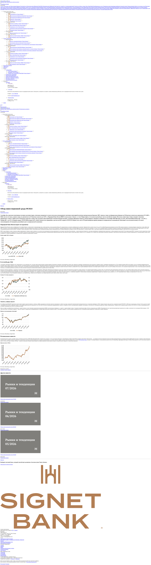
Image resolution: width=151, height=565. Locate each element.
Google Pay (62, 6)
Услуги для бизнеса (32, 7)
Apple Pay (58, 6)
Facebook (2, 369)
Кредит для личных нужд (140, 6)
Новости (137, 8)
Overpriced (12, 558)
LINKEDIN (2, 552)
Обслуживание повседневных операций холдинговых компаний (13, 8)
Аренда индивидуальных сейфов (12, 7)
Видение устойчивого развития (60, 9)
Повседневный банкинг (15, 6)
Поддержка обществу (71, 9)
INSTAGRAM (3, 555)
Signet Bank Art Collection (5, 543)
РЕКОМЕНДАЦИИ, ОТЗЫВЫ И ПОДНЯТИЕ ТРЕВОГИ (12, 539)
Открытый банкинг (4, 549)
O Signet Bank (144, 8)
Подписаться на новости (24, 109)
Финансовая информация (36, 9)
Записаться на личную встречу (13, 2)
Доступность (3, 550)
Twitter (5, 369)
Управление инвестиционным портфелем (111, 6)
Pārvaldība (2, 9)
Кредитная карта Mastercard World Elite (35, 6)
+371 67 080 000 (14, 93)
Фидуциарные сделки (23, 7)
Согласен (7, 563)
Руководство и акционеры (25, 9)
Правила (2, 546)
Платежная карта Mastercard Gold (49, 6)
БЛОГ (111, 9)
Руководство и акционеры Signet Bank (12, 9)
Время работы (107, 9)
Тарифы (2, 545)
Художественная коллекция (81, 9)
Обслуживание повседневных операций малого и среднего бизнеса (133, 7)
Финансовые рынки (4, 212)
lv (0, 104)
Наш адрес (98, 9)
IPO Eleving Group (83, 339)
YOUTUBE (2, 553)
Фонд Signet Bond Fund (90, 6)
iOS (12, 530)
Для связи (102, 9)
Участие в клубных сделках (79, 6)
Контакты (89, 9)
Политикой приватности (31, 561)
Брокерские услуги (99, 6)
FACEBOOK (3, 554)
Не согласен (2, 563)
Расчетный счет (23, 6)
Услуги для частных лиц (5, 6)
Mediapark (18, 558)
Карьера (2, 540)
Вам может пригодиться (94, 8)
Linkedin (9, 369)
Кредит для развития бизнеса (49, 7)
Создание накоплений (69, 6)
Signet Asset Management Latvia (48, 9)
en (1, 104)
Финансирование (131, 6)
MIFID (1, 547)
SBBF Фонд (133, 8)
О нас (140, 8)
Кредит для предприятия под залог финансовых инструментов (82, 7)
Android (15, 530)
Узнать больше (20, 14)
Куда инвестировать (126, 8)
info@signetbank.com (15, 95)
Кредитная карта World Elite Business (112, 7)
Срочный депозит (123, 6)
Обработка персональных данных (7, 548)
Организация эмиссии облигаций (62, 7)
